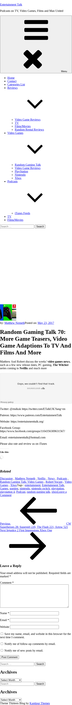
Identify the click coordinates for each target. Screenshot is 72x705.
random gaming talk (38, 491)
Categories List (16, 84)
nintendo (25, 488)
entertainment (32, 485)
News (51, 478)
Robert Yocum (54, 481)
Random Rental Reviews (29, 129)
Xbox (18, 178)
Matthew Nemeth (14, 322)
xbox (54, 491)
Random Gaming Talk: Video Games (21, 481)
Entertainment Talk (11, 4)
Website (4, 626)
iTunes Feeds (22, 213)
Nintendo (20, 174)
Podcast (20, 491)
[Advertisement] (36, 266)
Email (4, 620)
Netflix (41, 478)
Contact (11, 81)
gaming (14, 488)
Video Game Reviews (27, 119)
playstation (57, 488)
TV (17, 122)
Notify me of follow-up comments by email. (30, 643)
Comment (7, 582)
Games (4, 488)
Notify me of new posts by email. (23, 650)
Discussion (6, 478)
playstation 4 (7, 491)
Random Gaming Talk (28, 164)
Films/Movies (23, 126)
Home (11, 77)
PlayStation (21, 171)
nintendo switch (40, 488)
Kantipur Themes (40, 703)
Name (4, 613)
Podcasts (62, 478)
